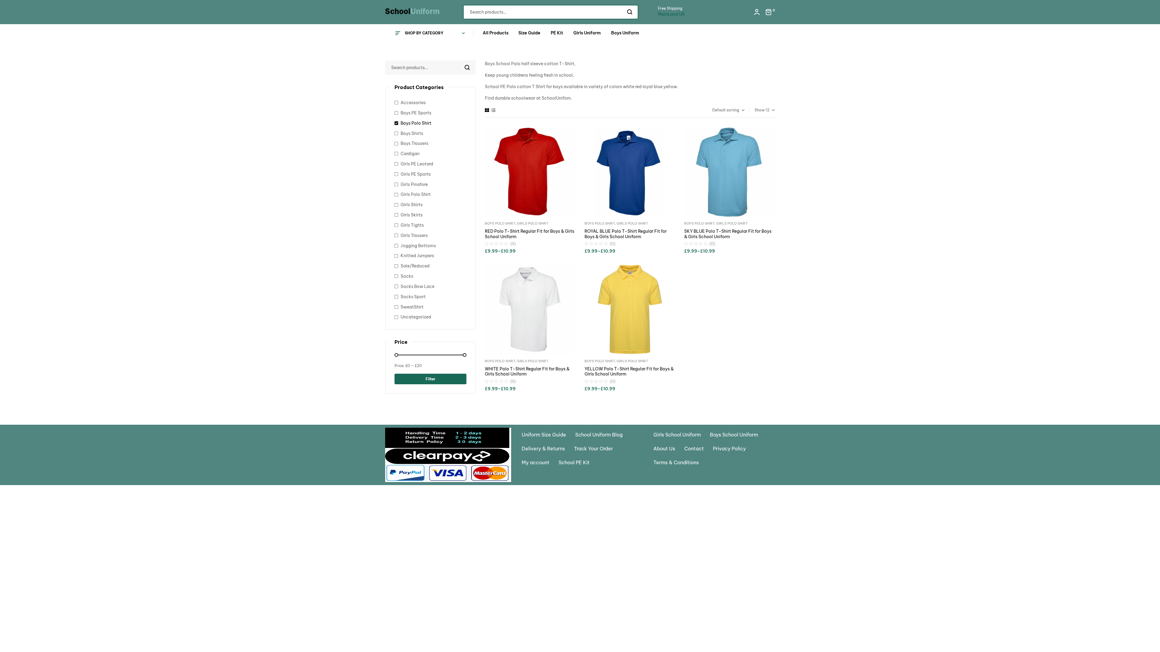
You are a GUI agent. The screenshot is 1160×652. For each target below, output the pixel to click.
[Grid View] (487, 110)
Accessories (413, 102)
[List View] (493, 110)
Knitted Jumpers (417, 255)
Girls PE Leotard (417, 164)
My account (535, 462)
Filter (430, 379)
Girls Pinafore (414, 184)
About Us (664, 449)
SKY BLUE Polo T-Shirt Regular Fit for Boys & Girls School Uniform (728, 234)
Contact (694, 449)
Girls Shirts (412, 204)
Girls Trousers (414, 235)
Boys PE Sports (416, 113)
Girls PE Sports (416, 174)
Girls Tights (412, 225)
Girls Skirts (412, 215)
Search (630, 12)
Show (760, 110)
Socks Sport (413, 296)
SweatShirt (412, 307)
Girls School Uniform (677, 435)
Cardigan (410, 153)
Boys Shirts (412, 133)
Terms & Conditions (676, 462)
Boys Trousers (414, 143)
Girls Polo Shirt (532, 223)
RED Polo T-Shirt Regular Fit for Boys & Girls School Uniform (529, 234)
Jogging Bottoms (418, 245)
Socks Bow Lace (417, 286)
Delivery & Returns (543, 449)
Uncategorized (416, 317)
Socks (407, 276)
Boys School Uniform (734, 435)
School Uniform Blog (599, 435)
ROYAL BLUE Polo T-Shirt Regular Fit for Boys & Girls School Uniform (626, 234)
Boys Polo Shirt (500, 223)
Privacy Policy (729, 449)
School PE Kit (574, 462)
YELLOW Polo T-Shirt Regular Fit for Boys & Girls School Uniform (629, 371)
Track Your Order (593, 449)
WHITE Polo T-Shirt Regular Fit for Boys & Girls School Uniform (527, 371)
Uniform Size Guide (544, 435)
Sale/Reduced (415, 266)
